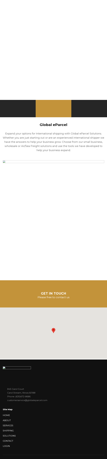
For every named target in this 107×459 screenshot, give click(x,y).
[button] (53, 330)
